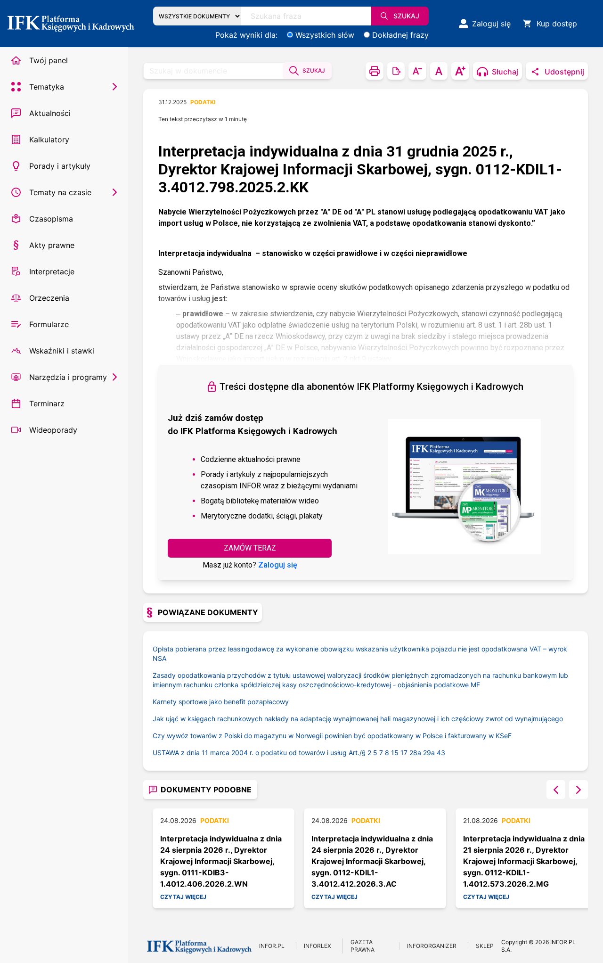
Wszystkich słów (324, 35)
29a (429, 753)
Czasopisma (51, 218)
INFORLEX (317, 945)
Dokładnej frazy (400, 35)
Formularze (49, 324)
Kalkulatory (49, 139)
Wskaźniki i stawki (61, 350)
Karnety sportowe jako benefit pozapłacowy (221, 702)
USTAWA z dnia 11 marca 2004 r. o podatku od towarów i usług (260, 753)
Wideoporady (53, 430)
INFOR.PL (272, 945)
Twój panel (48, 60)
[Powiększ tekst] (460, 71)
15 (395, 753)
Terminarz (47, 403)
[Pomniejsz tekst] (417, 71)
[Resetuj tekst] (439, 71)
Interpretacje (51, 271)
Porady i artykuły (59, 166)
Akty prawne (51, 245)
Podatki (202, 102)
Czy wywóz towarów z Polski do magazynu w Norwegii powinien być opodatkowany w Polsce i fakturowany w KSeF (332, 736)
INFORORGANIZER (431, 945)
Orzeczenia (49, 298)
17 (403, 753)
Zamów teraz (250, 547)
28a (415, 753)
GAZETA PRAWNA (362, 945)
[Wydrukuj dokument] (374, 71)
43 (441, 753)
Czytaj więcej (183, 896)
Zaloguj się (277, 564)
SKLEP (485, 945)
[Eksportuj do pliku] (396, 71)
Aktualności (50, 113)
